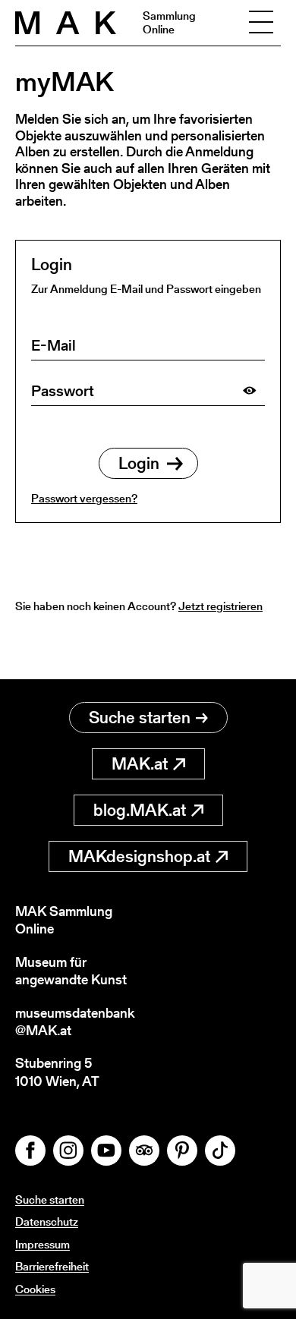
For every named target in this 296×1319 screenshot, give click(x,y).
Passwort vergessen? (84, 498)
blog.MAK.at (139, 810)
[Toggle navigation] (261, 23)
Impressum (42, 1244)
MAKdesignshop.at (139, 856)
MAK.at (140, 764)
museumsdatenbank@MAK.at (74, 1022)
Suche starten (140, 717)
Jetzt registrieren (220, 606)
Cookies (35, 1289)
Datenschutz (46, 1221)
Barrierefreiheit (52, 1266)
